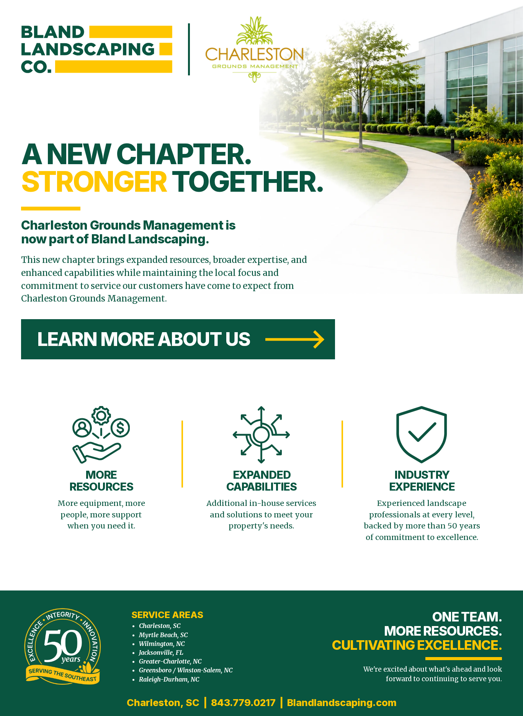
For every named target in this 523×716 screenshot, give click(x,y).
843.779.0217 (243, 702)
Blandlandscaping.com (342, 702)
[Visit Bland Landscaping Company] (96, 49)
